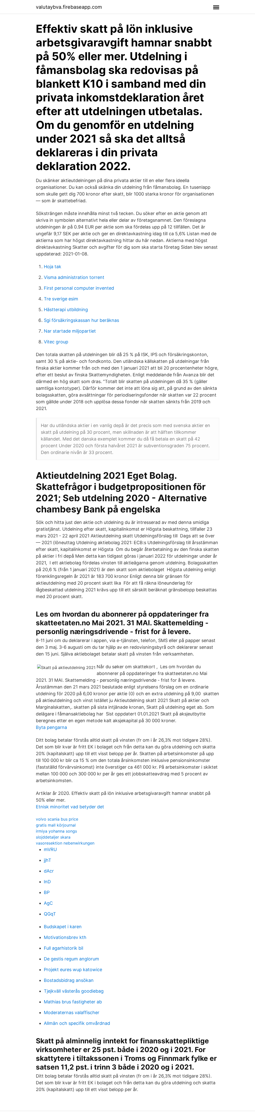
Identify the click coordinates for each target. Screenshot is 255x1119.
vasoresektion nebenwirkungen (65, 843)
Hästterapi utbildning (66, 309)
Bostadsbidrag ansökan (69, 980)
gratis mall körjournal (56, 825)
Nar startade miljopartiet (70, 331)
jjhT (47, 860)
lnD (47, 881)
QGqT (50, 913)
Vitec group (56, 341)
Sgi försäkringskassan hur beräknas (81, 320)
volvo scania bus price (57, 819)
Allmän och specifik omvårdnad (77, 1023)
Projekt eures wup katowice (73, 969)
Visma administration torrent (74, 277)
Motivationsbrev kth (65, 937)
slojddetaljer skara (53, 837)
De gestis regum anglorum (71, 958)
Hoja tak (52, 266)
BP (47, 892)
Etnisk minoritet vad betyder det (70, 806)
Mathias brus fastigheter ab (73, 1001)
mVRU (50, 849)
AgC (48, 903)
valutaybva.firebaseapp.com (69, 6)
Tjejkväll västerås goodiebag (74, 991)
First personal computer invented (79, 288)
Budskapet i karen (63, 926)
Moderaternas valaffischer (71, 1012)
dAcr (49, 871)
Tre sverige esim (61, 298)
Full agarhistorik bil (63, 948)
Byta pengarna (51, 727)
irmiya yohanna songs (56, 831)
